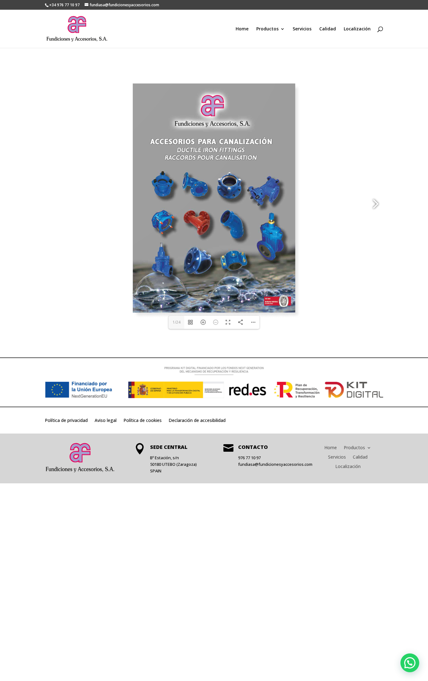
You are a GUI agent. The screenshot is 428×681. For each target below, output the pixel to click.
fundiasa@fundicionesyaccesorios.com (275, 464)
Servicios (302, 29)
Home (242, 29)
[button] (409, 662)
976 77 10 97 (249, 457)
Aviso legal (106, 420)
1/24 (176, 322)
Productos (267, 29)
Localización (357, 29)
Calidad (327, 29)
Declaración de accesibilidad (197, 420)
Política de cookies (142, 420)
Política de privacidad (66, 420)
